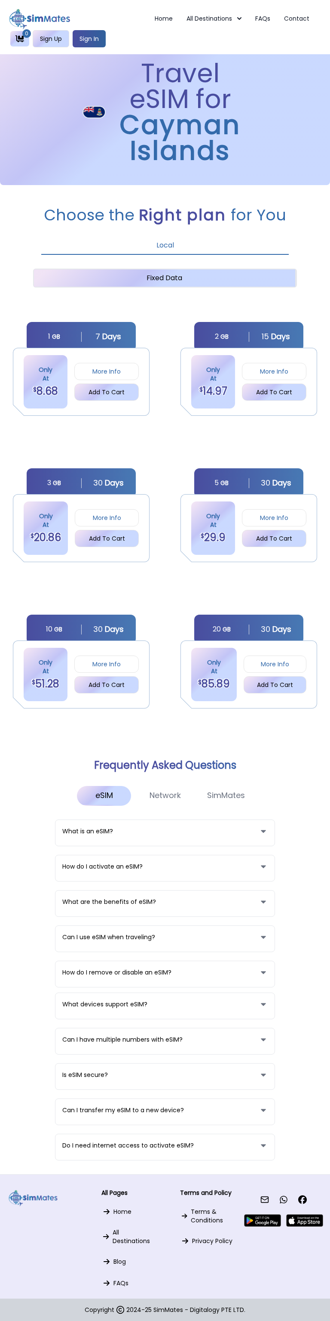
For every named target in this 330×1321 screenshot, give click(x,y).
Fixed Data (164, 278)
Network (165, 795)
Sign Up (51, 38)
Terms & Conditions (207, 1216)
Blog (119, 1261)
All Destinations (209, 18)
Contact (296, 18)
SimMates (226, 795)
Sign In (89, 38)
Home (164, 18)
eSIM (104, 795)
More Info (106, 371)
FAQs (262, 18)
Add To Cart (107, 392)
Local (165, 245)
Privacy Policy (212, 1241)
